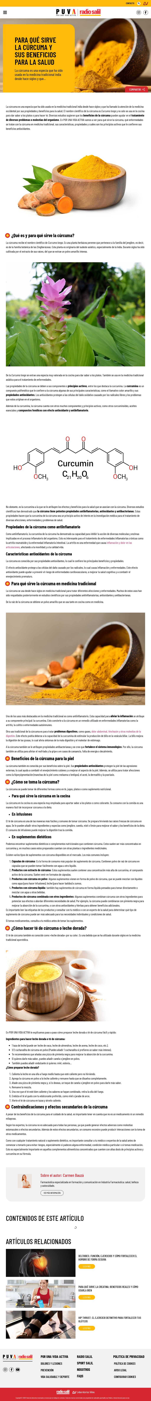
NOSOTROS (83, 1369)
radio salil (84, 1356)
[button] (138, 3)
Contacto (130, 3)
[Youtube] (17, 1369)
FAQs (80, 1376)
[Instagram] (138, 12)
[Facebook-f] (145, 12)
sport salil (85, 1363)
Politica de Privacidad (128, 1356)
